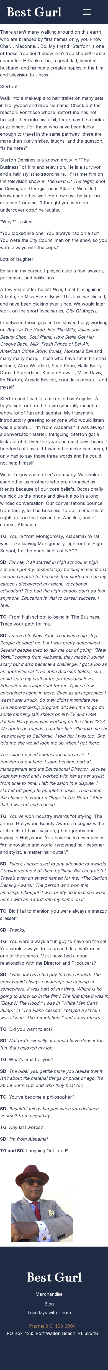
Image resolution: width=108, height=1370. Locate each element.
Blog (49, 1304)
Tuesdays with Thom (49, 1312)
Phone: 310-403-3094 (52, 1326)
